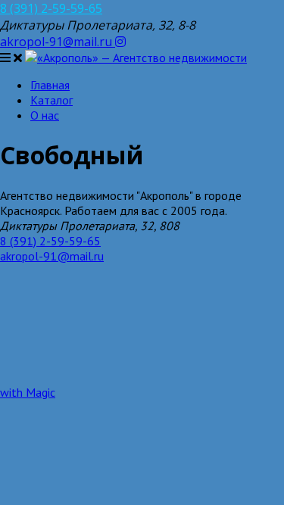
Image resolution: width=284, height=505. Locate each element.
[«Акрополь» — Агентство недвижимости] (136, 57)
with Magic (27, 392)
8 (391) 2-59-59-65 (51, 8)
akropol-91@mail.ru (57, 41)
